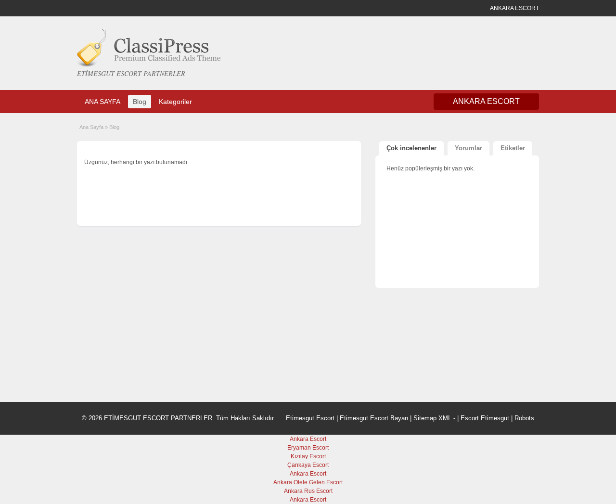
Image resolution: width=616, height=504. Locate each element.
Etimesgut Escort (310, 418)
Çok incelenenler (411, 148)
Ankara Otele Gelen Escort (308, 482)
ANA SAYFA (102, 101)
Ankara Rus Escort (308, 491)
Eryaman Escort (308, 447)
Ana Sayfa (91, 127)
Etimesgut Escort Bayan (374, 418)
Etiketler (512, 148)
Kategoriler (175, 101)
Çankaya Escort (308, 465)
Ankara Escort (308, 439)
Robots (524, 418)
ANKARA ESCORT (486, 101)
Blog (139, 101)
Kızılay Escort (308, 456)
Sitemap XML (432, 418)
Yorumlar (468, 148)
